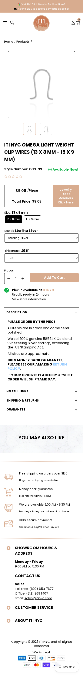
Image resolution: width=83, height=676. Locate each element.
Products (23, 41)
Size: (16, 212)
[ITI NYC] (41, 23)
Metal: (21, 230)
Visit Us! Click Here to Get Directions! (43, 4)
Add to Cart (54, 277)
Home (8, 41)
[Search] (12, 22)
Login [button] (73, 22)
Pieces (9, 270)
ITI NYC (44, 641)
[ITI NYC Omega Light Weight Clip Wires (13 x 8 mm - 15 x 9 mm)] (29, 129)
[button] (4, 22)
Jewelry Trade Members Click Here (65, 196)
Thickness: (16, 250)
